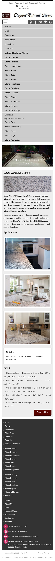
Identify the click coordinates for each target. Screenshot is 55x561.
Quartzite (9, 48)
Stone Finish (10, 131)
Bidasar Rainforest (12, 444)
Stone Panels (11, 79)
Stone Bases (10, 70)
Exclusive (9, 115)
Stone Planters (11, 93)
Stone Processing (13, 126)
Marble (8, 26)
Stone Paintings (12, 88)
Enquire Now (43, 412)
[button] (6, 156)
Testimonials (10, 515)
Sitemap (41, 3)
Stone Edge (10, 135)
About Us (18, 3)
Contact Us (32, 3)
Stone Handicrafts (13, 66)
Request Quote (11, 511)
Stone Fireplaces (12, 84)
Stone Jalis (10, 75)
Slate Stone (10, 39)
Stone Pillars (10, 97)
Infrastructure (7, 558)
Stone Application (12, 140)
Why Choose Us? (25, 558)
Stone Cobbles (11, 57)
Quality (15, 558)
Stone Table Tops (12, 110)
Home (11, 3)
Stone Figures (11, 106)
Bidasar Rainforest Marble (16, 53)
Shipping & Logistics (45, 558)
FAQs (35, 558)
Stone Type (10, 122)
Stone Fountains (12, 101)
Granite (8, 31)
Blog (25, 3)
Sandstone (10, 35)
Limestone (9, 44)
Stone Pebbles (11, 62)
